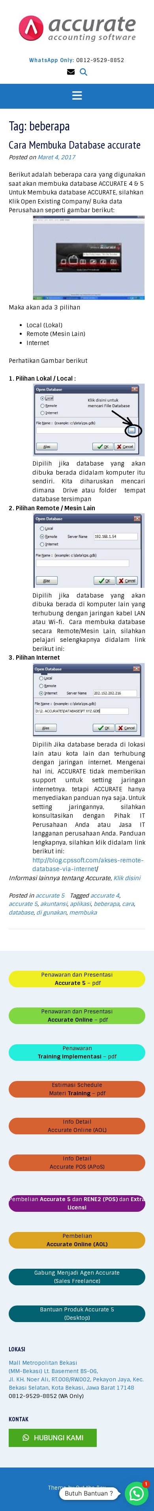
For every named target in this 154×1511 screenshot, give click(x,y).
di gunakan (51, 912)
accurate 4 (104, 895)
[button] (77, 96)
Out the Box (91, 1488)
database (21, 912)
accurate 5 (50, 895)
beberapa (106, 903)
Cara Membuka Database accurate (75, 144)
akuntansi (53, 903)
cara (128, 903)
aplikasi (80, 903)
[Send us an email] (71, 72)
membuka (83, 912)
